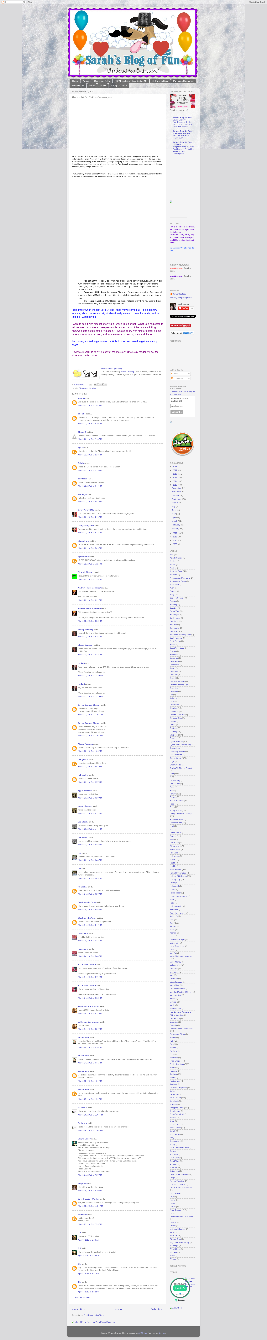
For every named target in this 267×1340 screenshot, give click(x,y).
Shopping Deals (177, 1108)
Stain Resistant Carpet (179, 1148)
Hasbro (173, 859)
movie (172, 999)
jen (79, 853)
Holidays (173, 883)
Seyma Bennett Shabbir (89, 705)
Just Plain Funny (177, 913)
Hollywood (174, 886)
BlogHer (173, 625)
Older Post (157, 1309)
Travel (92, 85)
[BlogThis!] (98, 384)
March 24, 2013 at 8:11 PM (90, 977)
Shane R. (82, 432)
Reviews (173, 1084)
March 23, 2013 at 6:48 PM (90, 860)
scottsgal (82, 479)
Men (172, 975)
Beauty (173, 601)
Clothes (173, 721)
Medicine (174, 969)
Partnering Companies (183, 81)
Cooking (173, 731)
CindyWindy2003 (86, 510)
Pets (172, 1044)
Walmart (173, 1236)
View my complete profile (181, 298)
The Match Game (177, 1184)
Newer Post (79, 1309)
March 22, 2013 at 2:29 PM (90, 470)
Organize (174, 1022)
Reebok (173, 1078)
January (176, 529)
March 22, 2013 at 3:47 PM (90, 486)
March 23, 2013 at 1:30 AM (90, 751)
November (177, 492)
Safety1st (174, 1094)
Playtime (173, 1051)
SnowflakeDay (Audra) (88, 1199)
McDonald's (175, 965)
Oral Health (175, 1019)
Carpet (173, 678)
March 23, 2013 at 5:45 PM (90, 845)
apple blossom (85, 791)
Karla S (81, 663)
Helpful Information (178, 873)
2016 (175, 474)
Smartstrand (175, 1111)
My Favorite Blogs (160, 81)
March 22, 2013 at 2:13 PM (90, 439)
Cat (171, 695)
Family (172, 794)
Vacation (173, 1232)
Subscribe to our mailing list (179, 399)
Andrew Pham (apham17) (90, 588)
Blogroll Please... (86, 572)
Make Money (175, 962)
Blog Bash (174, 621)
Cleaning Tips (176, 718)
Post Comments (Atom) (94, 1315)
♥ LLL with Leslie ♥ (87, 965)
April (174, 518)
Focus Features (177, 800)
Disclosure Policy (102, 81)
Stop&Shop (175, 1161)
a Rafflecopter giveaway (111, 369)
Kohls (172, 929)
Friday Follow (175, 810)
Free (172, 807)
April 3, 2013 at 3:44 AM (88, 1255)
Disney (102, 85)
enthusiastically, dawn (88, 1006)
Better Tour (175, 611)
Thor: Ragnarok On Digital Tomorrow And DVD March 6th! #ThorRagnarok (183, 124)
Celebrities (174, 705)
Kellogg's (174, 916)
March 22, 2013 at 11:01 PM (90, 715)
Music (172, 1005)
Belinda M (82, 1108)
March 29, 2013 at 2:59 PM (90, 1224)
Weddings (174, 1246)
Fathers (173, 797)
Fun (171, 829)
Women (173, 1259)
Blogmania (174, 628)
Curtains (173, 738)
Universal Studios (177, 1229)
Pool (172, 1054)
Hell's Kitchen (175, 870)
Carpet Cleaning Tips (179, 685)
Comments (178, 378)
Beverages (174, 615)
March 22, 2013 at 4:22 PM (90, 533)
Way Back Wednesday (179, 1242)
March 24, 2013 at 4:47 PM (90, 925)
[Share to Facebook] (103, 384)
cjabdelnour (83, 541)
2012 (175, 533)
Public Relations (177, 1064)
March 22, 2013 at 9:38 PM (90, 655)
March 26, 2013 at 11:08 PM (90, 1130)
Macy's (173, 953)
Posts (175, 374)
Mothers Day (175, 995)
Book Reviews (176, 638)
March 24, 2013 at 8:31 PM (90, 1013)
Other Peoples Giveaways (181, 1029)
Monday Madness (177, 989)
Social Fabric (175, 1124)
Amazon (173, 575)
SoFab (172, 1131)
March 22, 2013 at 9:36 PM (90, 637)
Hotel (172, 903)
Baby (172, 595)
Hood (172, 899)
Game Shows (175, 833)
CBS (172, 701)
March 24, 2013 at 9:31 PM (90, 1063)
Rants (172, 1068)
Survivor (173, 1168)
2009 (175, 544)
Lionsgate (174, 943)
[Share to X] (100, 384)
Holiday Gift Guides (178, 876)
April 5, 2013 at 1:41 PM (88, 1274)
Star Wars (174, 1154)
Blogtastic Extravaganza (180, 635)
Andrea (81, 398)
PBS (171, 1041)
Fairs (172, 787)
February (176, 525)
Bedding (173, 605)
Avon (172, 588)
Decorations (175, 748)
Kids (171, 923)
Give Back (174, 843)
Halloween (174, 856)
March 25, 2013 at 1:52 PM (90, 1099)
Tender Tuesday (177, 1181)
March (175, 521)
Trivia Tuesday (176, 1210)
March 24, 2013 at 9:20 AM (90, 894)
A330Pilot (142, 1333)
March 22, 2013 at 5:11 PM (90, 564)
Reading (173, 1071)
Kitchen (173, 926)
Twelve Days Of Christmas (181, 1217)
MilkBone (174, 979)
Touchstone (175, 1193)
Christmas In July (177, 715)
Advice (172, 565)
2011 (175, 537)
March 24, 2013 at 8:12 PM (90, 998)
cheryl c (82, 414)
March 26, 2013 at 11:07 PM (90, 1115)
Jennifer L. (83, 822)
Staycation (174, 1158)
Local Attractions (177, 946)
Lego (172, 936)
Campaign (174, 661)
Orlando (173, 1025)
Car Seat (173, 675)
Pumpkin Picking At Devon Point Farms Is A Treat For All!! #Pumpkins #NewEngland (183, 150)
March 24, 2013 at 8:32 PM (90, 1029)
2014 (175, 481)
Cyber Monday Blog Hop (180, 745)
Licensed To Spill (177, 940)
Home (75, 81)
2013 (175, 485)
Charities (173, 708)
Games (173, 836)
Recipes (173, 1074)
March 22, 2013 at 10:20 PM (90, 676)
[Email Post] (90, 384)
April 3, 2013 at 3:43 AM (88, 1240)
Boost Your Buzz (177, 648)
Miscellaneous (176, 982)
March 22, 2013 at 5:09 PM (90, 548)
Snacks (173, 1118)
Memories (174, 972)
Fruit (172, 826)
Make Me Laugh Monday (181, 956)
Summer (173, 1164)
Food (172, 804)
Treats (172, 1203)
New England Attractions (180, 1012)
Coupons (174, 735)
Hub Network (175, 906)
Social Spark (175, 1128)
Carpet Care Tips (177, 681)
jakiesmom (83, 934)
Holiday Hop (175, 879)
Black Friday (175, 618)
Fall (171, 790)
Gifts (172, 839)
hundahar (82, 887)
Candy (172, 668)
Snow (172, 1121)
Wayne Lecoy (84, 1139)
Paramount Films (177, 1034)
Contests (173, 728)
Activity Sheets (176, 558)
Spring (172, 1144)
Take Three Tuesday (179, 1174)
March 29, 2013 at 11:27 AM (90, 1206)
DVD (172, 774)
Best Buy (173, 608)
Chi (79, 1264)
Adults (172, 561)
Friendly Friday (176, 823)
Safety (172, 1091)
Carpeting (174, 688)
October (176, 495)
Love (172, 950)
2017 (175, 470)
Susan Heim (83, 1037)
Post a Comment (82, 1297)
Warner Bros (175, 1239)
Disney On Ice (176, 755)
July (174, 507)
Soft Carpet (175, 1134)
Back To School (176, 598)
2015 (175, 478)
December (177, 488)
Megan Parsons (85, 744)
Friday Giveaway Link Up (181, 814)
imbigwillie (83, 759)
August (175, 503)
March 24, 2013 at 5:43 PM (90, 941)
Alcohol (173, 568)
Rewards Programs (178, 1088)
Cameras (174, 658)
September (177, 499)
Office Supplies (176, 1015)
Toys (172, 1197)
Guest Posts (175, 849)
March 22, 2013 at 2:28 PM (90, 455)
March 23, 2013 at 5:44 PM (90, 829)
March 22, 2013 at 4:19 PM (90, 517)
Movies (92, 388)
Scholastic (174, 1101)
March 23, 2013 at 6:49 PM (90, 878)
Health (172, 863)
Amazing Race (176, 571)
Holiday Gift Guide (119, 85)
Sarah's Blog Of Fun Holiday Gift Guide (182, 132)
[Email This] (95, 384)
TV (171, 1213)
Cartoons (174, 691)
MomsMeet (175, 985)
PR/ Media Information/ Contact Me (131, 81)
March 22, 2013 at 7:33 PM (90, 579)
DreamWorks (175, 765)
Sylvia (81, 448)
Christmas (174, 711)
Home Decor (175, 893)
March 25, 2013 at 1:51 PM (90, 1081)
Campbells (174, 665)
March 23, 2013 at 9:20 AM (90, 798)
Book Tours (175, 641)
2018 (175, 467)
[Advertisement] (187, 177)
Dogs (172, 761)
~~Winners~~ (78, 85)
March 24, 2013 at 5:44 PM (90, 956)
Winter (172, 1256)
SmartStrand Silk (177, 1114)
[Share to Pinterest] (106, 384)
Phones (173, 1048)
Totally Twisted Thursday (180, 1188)
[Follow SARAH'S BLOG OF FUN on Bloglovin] (182, 334)
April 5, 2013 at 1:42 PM (88, 1292)
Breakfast (174, 655)
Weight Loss (175, 1249)
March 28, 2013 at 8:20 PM (90, 1191)
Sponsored (174, 1141)
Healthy (173, 866)
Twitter (172, 1226)
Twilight (173, 1222)
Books (172, 645)
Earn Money (175, 780)
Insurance (174, 910)
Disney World (175, 758)
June (174, 510)
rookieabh (83, 1215)
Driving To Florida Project (181, 768)
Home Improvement (178, 896)
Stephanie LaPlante (87, 902)
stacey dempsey (85, 630)
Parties (173, 1038)
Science (173, 1104)
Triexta (173, 1207)
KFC (172, 920)
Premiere (174, 1058)
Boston (173, 651)
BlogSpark (174, 631)
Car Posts (174, 671)
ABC (172, 554)
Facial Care (175, 784)
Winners (173, 1252)
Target (172, 1178)
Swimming (174, 1171)
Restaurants (175, 1081)
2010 (175, 540)
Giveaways (83, 388)
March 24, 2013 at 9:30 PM (90, 1047)
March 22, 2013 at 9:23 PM (90, 621)
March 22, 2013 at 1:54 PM (90, 405)
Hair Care (174, 853)
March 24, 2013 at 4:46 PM (90, 910)
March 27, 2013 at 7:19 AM (90, 1175)
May (174, 514)
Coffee (172, 725)
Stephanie (83, 1183)
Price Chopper (176, 1061)
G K (79, 1233)
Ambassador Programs (180, 578)
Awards (86, 81)
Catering (173, 698)
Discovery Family (177, 751)
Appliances (174, 584)
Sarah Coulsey (127, 371)
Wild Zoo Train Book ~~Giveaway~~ (181, 137)
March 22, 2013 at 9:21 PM (90, 600)
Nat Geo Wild (175, 1009)
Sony (172, 1138)
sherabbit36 (83, 1071)
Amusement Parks (178, 581)
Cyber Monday (176, 741)
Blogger (162, 1333)
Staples (173, 1151)
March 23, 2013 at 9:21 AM (90, 813)
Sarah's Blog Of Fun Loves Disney (182, 119)
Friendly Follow (176, 819)
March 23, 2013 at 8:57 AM (90, 767)
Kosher (173, 933)
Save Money (175, 1098)
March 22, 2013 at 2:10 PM (90, 424)
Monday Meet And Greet (180, 992)
